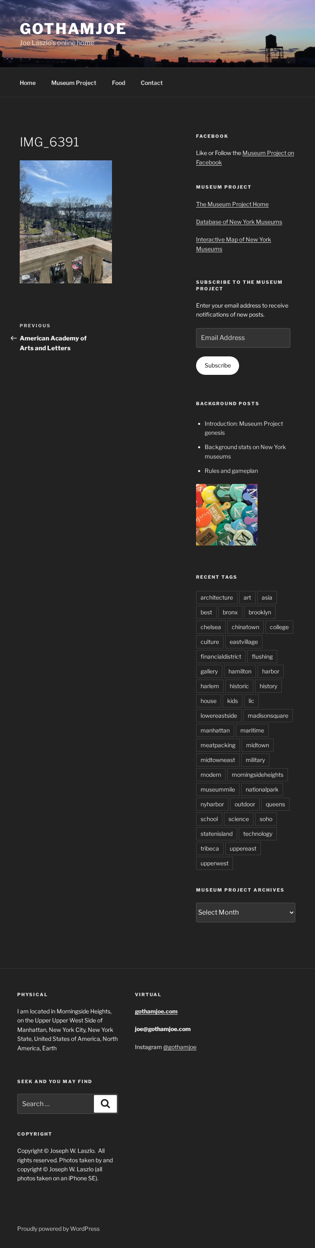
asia (267, 597)
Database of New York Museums (239, 221)
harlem (210, 685)
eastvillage (244, 641)
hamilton (239, 671)
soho (266, 818)
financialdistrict (221, 656)
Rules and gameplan (231, 470)
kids (232, 700)
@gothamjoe (179, 1046)
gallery (209, 671)
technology (257, 833)
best (206, 612)
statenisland (217, 833)
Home (28, 82)
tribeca (210, 848)
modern (211, 774)
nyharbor (212, 804)
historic (239, 685)
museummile (218, 789)
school (209, 818)
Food (118, 82)
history (268, 685)
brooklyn (260, 612)
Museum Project (73, 82)
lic (251, 700)
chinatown (245, 626)
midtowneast (218, 759)
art (247, 597)
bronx (230, 612)
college (279, 626)
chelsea (211, 626)
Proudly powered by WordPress (58, 1228)
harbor (270, 671)
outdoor (245, 804)
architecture (217, 597)
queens (275, 804)
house (209, 700)
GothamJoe (73, 29)
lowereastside (219, 715)
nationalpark (262, 789)
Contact (152, 82)
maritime (252, 730)
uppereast (243, 848)
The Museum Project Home (232, 204)
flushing (262, 656)
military (255, 759)
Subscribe (218, 365)
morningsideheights (257, 774)
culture (210, 641)
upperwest (214, 863)
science (238, 818)
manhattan (215, 730)
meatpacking (218, 744)
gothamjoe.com (156, 1011)
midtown (257, 744)
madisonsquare (268, 715)
